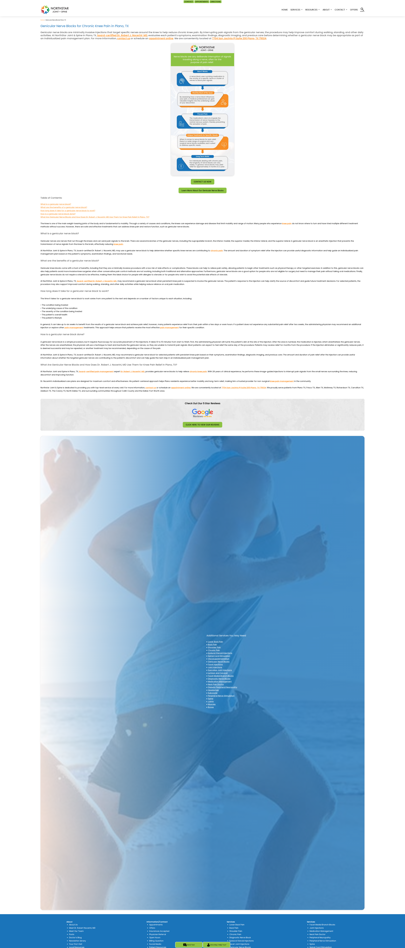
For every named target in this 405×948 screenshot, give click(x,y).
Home (42, 20)
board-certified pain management (96, 371)
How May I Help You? (218, 945)
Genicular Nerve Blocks (219, 661)
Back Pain (212, 644)
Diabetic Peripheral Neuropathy (222, 687)
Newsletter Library (77, 940)
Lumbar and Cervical (217, 673)
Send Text (191, 945)
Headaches (213, 690)
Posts (71, 934)
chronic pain (217, 250)
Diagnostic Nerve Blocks (219, 678)
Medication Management (220, 681)
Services (295, 9)
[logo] (54, 9)
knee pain (287, 223)
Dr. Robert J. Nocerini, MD (132, 371)
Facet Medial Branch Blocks (221, 676)
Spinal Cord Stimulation (219, 656)
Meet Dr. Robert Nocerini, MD (82, 928)
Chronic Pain (214, 650)
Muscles (212, 704)
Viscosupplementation (218, 658)
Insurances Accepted (159, 931)
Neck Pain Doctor (216, 684)
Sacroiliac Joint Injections (220, 670)
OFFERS (354, 9)
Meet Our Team (76, 931)
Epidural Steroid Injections (220, 653)
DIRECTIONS (216, 1)
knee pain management (282, 381)
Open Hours (154, 937)
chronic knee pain (198, 371)
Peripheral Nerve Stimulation (221, 695)
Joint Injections (215, 667)
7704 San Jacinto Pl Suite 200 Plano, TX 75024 (239, 38)
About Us (73, 924)
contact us (123, 38)
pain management (74, 327)
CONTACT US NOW (202, 182)
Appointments (156, 924)
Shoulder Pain (214, 647)
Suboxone (212, 693)
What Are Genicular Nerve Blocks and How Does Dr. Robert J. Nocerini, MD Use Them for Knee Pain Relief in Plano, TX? (94, 217)
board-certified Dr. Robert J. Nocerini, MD (122, 35)
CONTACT (189, 1)
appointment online (161, 38)
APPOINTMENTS (201, 1)
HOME (284, 9)
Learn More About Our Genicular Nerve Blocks (203, 190)
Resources (311, 9)
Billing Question (156, 940)
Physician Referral (157, 934)
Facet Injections (215, 664)
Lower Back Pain (215, 641)
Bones (211, 707)
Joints (211, 701)
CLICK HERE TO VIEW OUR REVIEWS (202, 425)
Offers (152, 928)
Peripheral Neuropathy (320, 937)
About (326, 9)
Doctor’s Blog (75, 937)
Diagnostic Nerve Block (240, 937)
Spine (210, 698)
